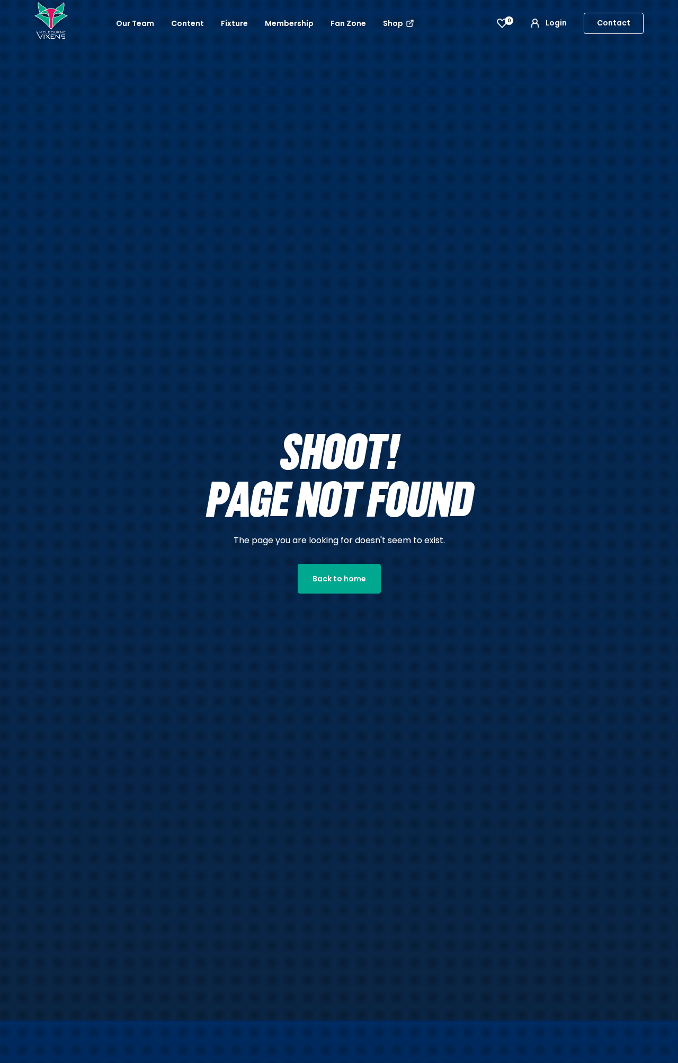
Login (556, 23)
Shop (394, 23)
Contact (613, 23)
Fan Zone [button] (348, 23)
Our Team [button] (135, 23)
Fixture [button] (234, 23)
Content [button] (187, 23)
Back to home (339, 578)
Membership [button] (289, 23)
